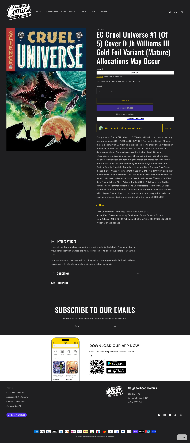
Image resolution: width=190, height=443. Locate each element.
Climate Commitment (15, 401)
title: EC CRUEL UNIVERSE (157, 219)
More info (168, 128)
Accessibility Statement (17, 397)
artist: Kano (102, 215)
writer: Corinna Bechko (108, 223)
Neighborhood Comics (91, 436)
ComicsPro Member (15, 392)
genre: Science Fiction (151, 215)
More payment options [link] (125, 114)
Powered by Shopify (106, 436)
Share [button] (101, 205)
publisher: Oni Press (134, 219)
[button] (39, 12)
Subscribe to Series (135, 119)
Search (9, 388)
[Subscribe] (115, 326)
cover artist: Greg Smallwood (124, 215)
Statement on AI (13, 406)
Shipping (100, 76)
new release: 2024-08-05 (110, 219)
